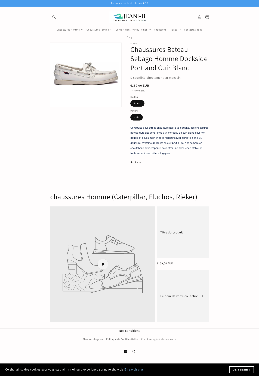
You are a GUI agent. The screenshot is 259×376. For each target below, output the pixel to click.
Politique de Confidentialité (122, 339)
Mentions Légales (93, 339)
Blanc (137, 103)
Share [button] (137, 162)
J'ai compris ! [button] (241, 369)
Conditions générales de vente (158, 339)
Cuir (136, 117)
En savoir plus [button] (134, 369)
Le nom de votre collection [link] (179, 296)
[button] (54, 17)
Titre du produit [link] (171, 232)
